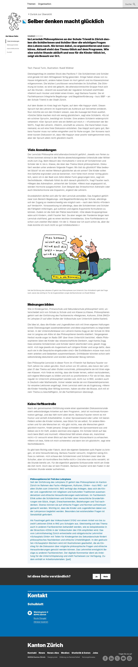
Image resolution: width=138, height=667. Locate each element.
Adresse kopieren (41, 622)
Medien (65, 653)
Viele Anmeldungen (13, 41)
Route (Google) (40, 618)
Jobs (95, 653)
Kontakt (9, 52)
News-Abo (53, 653)
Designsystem (52, 657)
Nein (106, 576)
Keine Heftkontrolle (13, 48)
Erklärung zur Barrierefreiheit (70, 657)
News (42, 653)
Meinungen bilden (12, 45)
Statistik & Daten (81, 653)
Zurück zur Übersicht (41, 14)
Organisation (44, 4)
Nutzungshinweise (88, 657)
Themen (31, 4)
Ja (96, 576)
